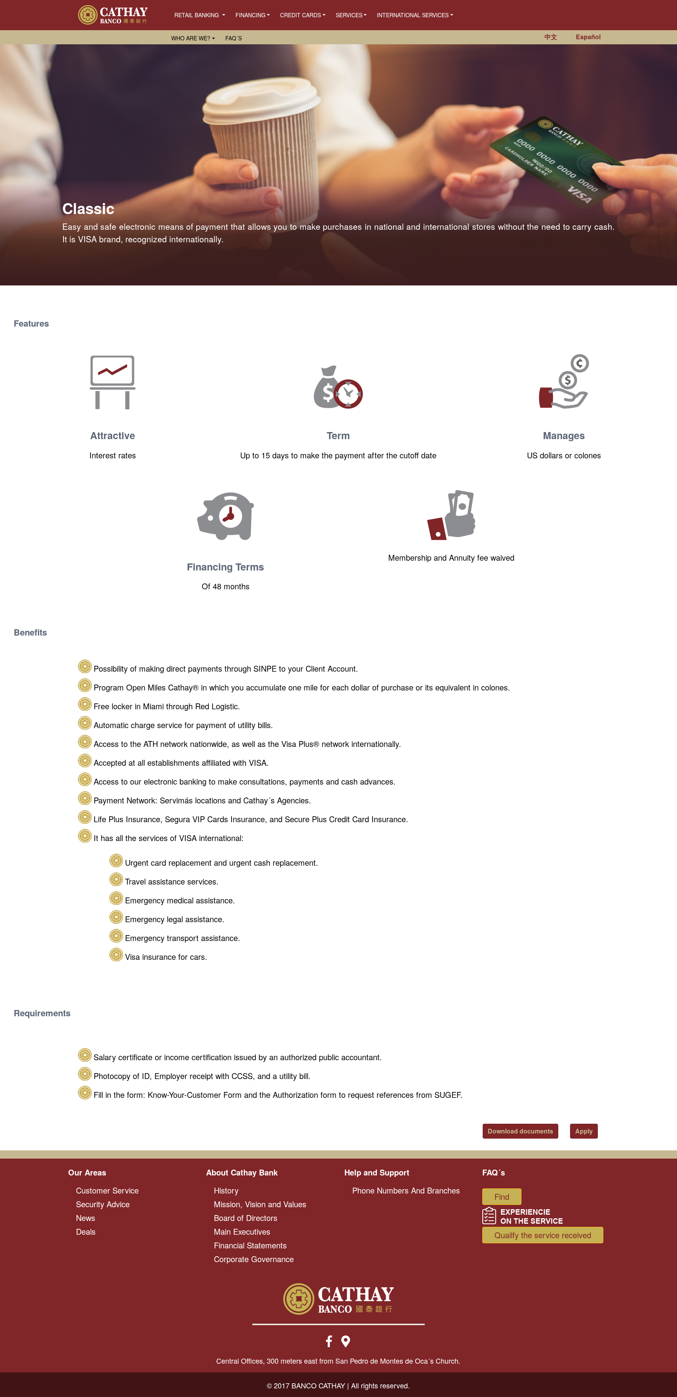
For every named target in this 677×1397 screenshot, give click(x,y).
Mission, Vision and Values (260, 1204)
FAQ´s (493, 1172)
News (85, 1217)
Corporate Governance (254, 1258)
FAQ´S (233, 38)
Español (588, 36)
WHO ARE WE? (190, 38)
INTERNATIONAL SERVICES (413, 15)
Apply (584, 1130)
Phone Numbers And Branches (406, 1190)
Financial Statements (250, 1245)
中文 (551, 36)
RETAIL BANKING (197, 15)
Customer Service (107, 1190)
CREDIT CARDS (300, 15)
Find (501, 1196)
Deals (86, 1231)
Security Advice (103, 1204)
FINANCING (250, 15)
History (226, 1190)
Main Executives (242, 1231)
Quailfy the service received (542, 1235)
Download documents (520, 1130)
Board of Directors (245, 1217)
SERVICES (349, 15)
